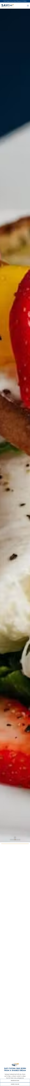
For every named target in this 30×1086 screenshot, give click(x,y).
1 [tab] (11, 1077)
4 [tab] (17, 1077)
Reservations (15, 1080)
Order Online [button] (15, 1084)
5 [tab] (19, 1077)
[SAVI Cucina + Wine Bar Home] (7, 5)
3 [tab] (15, 1077)
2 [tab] (13, 1077)
